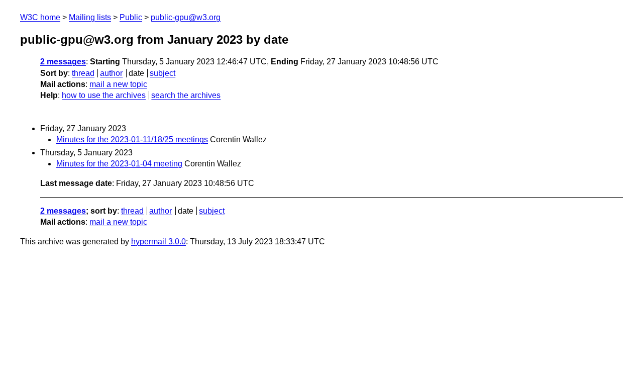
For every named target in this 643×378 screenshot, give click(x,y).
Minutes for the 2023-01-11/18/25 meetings (132, 139)
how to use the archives (104, 95)
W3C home (40, 17)
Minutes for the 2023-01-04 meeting (119, 163)
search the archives (186, 95)
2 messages (63, 61)
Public (131, 17)
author (111, 73)
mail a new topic (118, 84)
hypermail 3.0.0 (158, 241)
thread (83, 73)
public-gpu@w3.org (186, 17)
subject (162, 73)
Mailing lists (90, 17)
